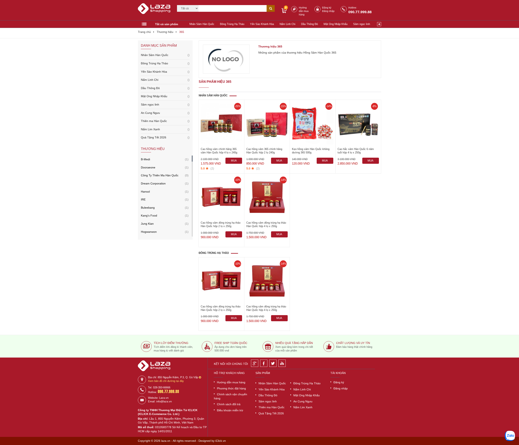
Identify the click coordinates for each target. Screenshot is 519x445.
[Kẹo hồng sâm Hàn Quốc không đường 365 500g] (312, 123)
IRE (143, 199)
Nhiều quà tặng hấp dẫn (294, 343)
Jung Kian (147, 223)
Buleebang (148, 207)
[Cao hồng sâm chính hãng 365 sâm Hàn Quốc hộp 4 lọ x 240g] (221, 123)
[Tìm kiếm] (271, 8)
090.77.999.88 (360, 12)
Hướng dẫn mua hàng (304, 11)
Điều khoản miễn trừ (230, 410)
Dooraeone (148, 167)
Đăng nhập (328, 11)
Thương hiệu (165, 31)
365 (181, 31)
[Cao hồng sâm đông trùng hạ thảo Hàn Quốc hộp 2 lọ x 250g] (221, 197)
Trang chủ (144, 31)
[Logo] (155, 10)
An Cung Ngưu (165, 112)
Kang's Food (149, 215)
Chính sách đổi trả (228, 404)
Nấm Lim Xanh (165, 129)
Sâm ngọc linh (361, 24)
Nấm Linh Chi (287, 24)
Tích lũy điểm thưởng (171, 343)
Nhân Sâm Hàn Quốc (201, 24)
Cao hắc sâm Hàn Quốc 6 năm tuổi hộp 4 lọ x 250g (356, 151)
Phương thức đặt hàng (231, 388)
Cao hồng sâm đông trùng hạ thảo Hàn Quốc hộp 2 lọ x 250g (220, 224)
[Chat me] (510, 436)
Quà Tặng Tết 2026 (165, 137)
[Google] (254, 363)
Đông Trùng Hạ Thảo (232, 24)
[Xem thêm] (379, 24)
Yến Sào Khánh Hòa (262, 24)
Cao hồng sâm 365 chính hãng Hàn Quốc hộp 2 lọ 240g (264, 151)
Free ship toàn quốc (230, 343)
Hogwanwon (149, 231)
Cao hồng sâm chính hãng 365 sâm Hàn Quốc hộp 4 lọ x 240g (219, 151)
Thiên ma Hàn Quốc (165, 121)
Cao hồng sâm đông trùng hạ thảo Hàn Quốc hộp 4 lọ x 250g (266, 224)
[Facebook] (263, 363)
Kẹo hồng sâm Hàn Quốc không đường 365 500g (310, 151)
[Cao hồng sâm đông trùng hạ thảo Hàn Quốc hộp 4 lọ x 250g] (267, 197)
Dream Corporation (153, 183)
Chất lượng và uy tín (353, 343)
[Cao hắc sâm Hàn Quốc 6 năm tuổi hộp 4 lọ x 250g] (358, 123)
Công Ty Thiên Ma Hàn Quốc (159, 175)
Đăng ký (326, 7)
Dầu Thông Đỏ (309, 24)
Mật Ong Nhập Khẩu (335, 24)
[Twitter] (273, 363)
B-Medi (145, 159)
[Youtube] (282, 363)
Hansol (145, 191)
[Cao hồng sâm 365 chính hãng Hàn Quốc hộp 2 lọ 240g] (267, 123)
